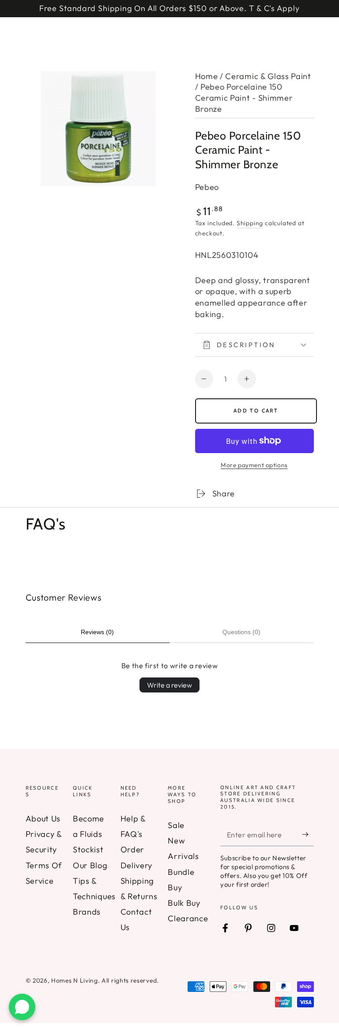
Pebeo (207, 187)
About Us (43, 818)
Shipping (250, 223)
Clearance (188, 918)
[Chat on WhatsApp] (22, 1007)
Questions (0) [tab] (241, 632)
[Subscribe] (307, 834)
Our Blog (90, 865)
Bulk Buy (184, 903)
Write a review (169, 685)
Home (206, 76)
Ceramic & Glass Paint (268, 76)
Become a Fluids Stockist (88, 834)
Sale (176, 825)
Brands (87, 912)
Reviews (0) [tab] (97, 632)
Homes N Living (74, 980)
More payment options (254, 465)
